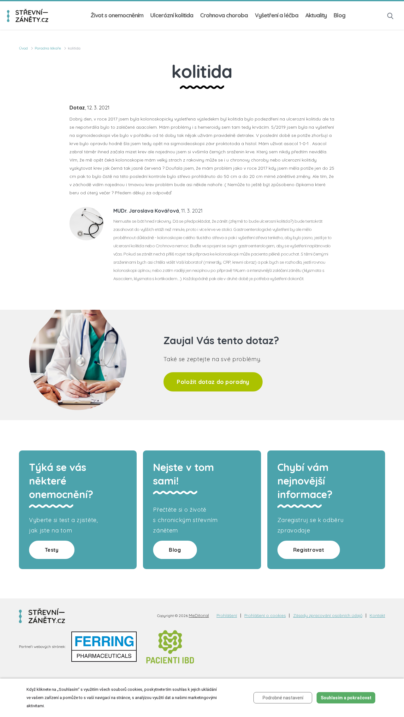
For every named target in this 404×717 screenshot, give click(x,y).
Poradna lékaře (48, 48)
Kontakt (377, 616)
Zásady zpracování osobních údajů (327, 616)
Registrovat (308, 550)
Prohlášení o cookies (265, 616)
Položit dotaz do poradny (213, 381)
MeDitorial (199, 615)
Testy (52, 550)
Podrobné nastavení (283, 697)
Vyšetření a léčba (276, 15)
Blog (339, 15)
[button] (390, 15)
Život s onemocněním (117, 15)
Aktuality (316, 15)
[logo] (27, 15)
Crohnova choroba (224, 15)
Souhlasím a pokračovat (346, 697)
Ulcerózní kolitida (171, 15)
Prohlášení (227, 616)
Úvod (23, 48)
